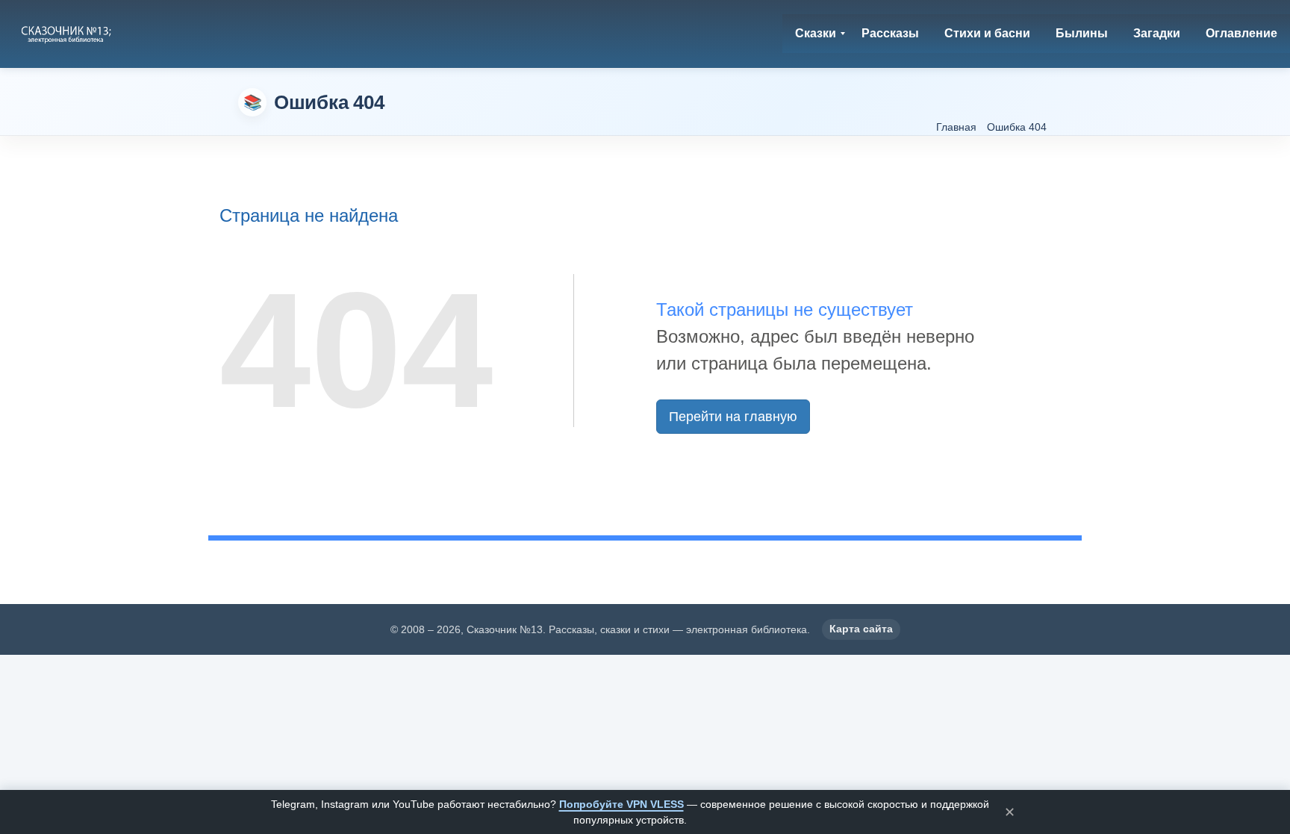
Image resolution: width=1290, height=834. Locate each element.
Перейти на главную (733, 416)
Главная (956, 127)
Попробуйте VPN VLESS (621, 804)
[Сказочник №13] (67, 33)
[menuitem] (815, 33)
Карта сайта (861, 629)
